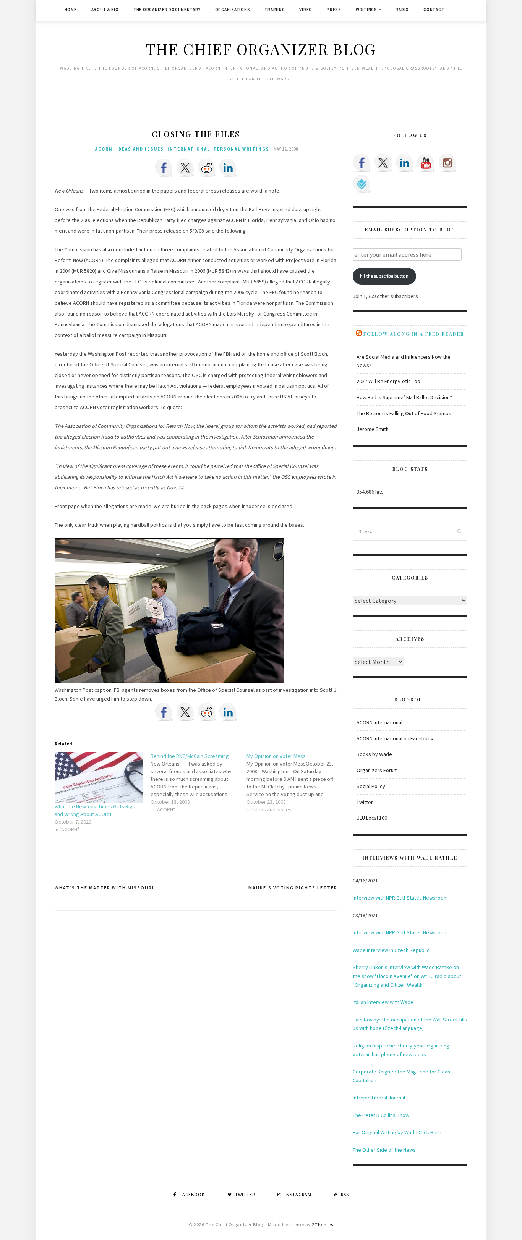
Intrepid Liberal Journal (379, 1097)
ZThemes (322, 1224)
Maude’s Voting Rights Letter (292, 887)
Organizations (232, 9)
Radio (402, 9)
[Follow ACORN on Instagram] (447, 163)
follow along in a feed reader (413, 334)
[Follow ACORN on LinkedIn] (405, 163)
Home (71, 9)
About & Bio (105, 9)
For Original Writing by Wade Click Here (397, 1132)
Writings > (368, 9)
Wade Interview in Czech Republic (391, 950)
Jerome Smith (373, 429)
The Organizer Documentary (167, 9)
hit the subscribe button (384, 276)
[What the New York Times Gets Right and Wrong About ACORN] (99, 777)
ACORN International (379, 722)
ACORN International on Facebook (395, 738)
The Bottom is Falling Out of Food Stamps (404, 413)
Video (305, 9)
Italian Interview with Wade (383, 1002)
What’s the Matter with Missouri (104, 887)
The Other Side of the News (384, 1149)
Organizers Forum (377, 770)
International (188, 149)
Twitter (365, 802)
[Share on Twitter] (185, 168)
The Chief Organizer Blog (261, 49)
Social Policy (371, 786)
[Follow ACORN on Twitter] (383, 163)
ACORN (104, 149)
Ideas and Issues (140, 149)
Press (334, 9)
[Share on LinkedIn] (228, 168)
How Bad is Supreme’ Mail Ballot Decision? (404, 397)
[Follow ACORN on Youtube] (426, 163)
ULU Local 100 (372, 817)
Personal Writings (241, 149)
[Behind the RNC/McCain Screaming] (198, 782)
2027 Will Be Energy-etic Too (388, 381)
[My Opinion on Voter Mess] (294, 782)
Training (274, 9)
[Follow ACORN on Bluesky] (362, 184)
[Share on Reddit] (207, 168)
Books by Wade (374, 754)
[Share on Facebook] (164, 168)
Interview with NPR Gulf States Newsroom (400, 897)
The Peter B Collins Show (381, 1115)
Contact (433, 9)
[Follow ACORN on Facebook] (362, 163)
